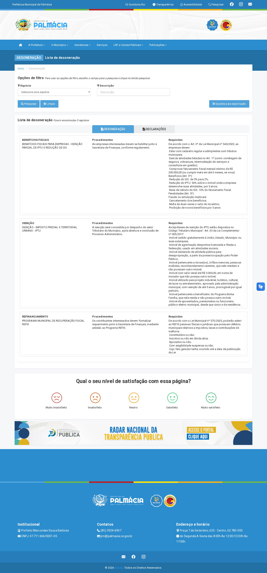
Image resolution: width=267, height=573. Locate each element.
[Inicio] (20, 45)
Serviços (102, 45)
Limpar (50, 103)
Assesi (119, 567)
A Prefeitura (35, 45)
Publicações (157, 45)
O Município (59, 45)
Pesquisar (30, 103)
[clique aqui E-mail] (123, 556)
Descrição (106, 85)
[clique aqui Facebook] (133, 556)
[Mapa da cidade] (133, 464)
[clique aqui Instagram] (143, 556)
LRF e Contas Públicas (127, 45)
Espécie (25, 85)
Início (21, 68)
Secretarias (81, 45)
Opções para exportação (230, 103)
